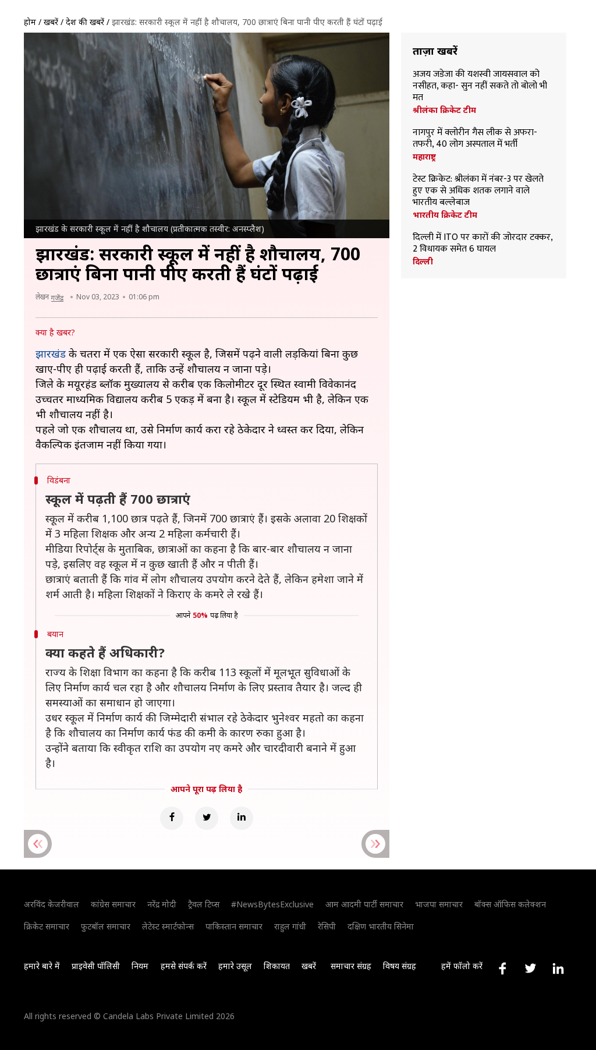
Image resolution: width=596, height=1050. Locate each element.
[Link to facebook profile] (502, 968)
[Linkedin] (241, 818)
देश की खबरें (85, 21)
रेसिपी (327, 926)
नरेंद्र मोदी (161, 904)
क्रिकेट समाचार (46, 926)
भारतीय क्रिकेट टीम (445, 215)
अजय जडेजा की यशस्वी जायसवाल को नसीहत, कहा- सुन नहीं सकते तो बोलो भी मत (480, 86)
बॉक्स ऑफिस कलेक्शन (510, 904)
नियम (140, 965)
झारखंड (51, 353)
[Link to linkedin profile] (558, 968)
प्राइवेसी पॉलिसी (96, 965)
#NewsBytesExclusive (272, 904)
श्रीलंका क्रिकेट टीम (444, 110)
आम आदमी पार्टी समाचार (364, 904)
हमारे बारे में (42, 965)
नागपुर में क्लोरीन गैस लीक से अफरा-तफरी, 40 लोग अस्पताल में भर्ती (475, 138)
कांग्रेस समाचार (113, 904)
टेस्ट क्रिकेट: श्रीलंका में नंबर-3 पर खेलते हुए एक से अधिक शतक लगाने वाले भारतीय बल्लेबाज (478, 191)
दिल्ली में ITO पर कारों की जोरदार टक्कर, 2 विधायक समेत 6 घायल (482, 243)
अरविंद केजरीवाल (51, 904)
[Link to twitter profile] (530, 968)
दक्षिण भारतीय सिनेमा (380, 926)
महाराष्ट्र (424, 156)
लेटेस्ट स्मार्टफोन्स (168, 926)
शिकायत (277, 965)
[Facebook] (171, 818)
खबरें (51, 21)
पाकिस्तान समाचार (233, 926)
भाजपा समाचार (439, 904)
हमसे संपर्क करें (184, 965)
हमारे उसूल (235, 965)
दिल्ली (423, 261)
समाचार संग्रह (351, 965)
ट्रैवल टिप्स (203, 904)
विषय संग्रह (399, 965)
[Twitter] (206, 818)
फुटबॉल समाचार (105, 926)
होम (30, 21)
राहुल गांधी (290, 926)
